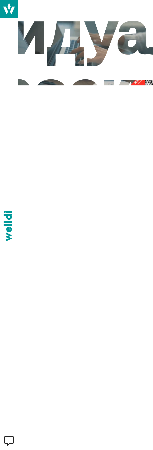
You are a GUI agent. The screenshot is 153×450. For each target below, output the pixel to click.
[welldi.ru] (9, 8)
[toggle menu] (9, 27)
